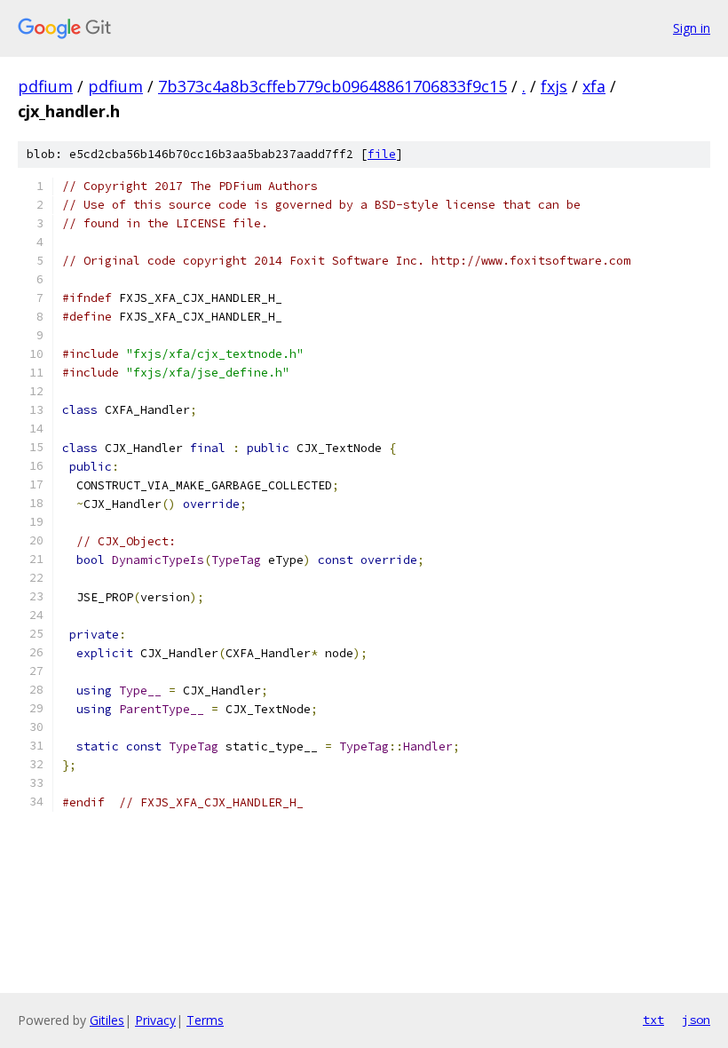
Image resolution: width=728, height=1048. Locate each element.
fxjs (554, 86)
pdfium (45, 86)
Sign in (691, 28)
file (382, 154)
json (696, 1020)
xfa (593, 86)
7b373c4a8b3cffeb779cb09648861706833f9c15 (332, 86)
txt (653, 1020)
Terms (205, 1020)
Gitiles (107, 1020)
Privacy (155, 1020)
